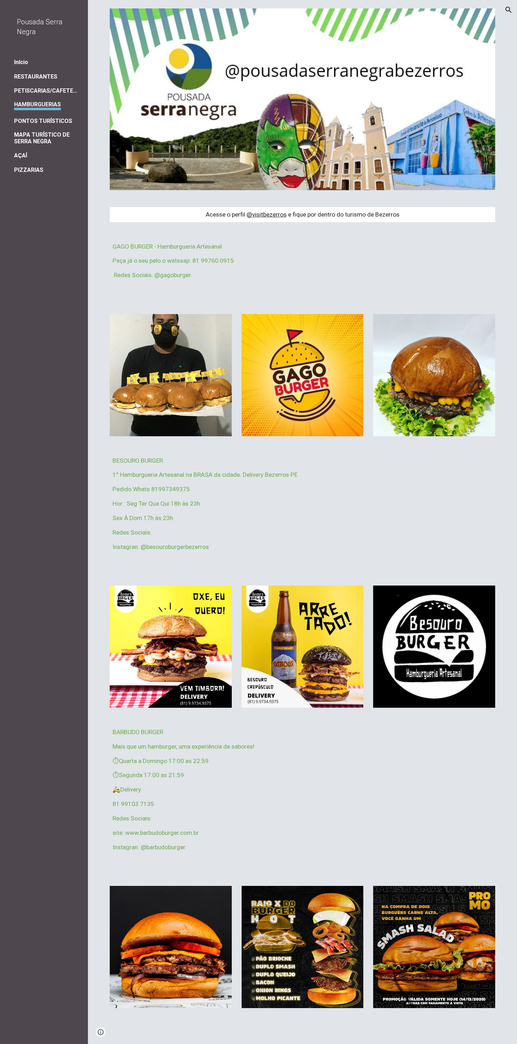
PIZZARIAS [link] (28, 170)
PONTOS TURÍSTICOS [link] (43, 121)
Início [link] (21, 62)
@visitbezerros (267, 214)
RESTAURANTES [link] (35, 76)
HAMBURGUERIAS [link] (37, 104)
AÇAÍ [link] (20, 155)
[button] (508, 9)
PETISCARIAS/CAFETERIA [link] (46, 90)
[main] (302, 214)
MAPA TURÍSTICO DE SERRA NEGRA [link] (42, 138)
